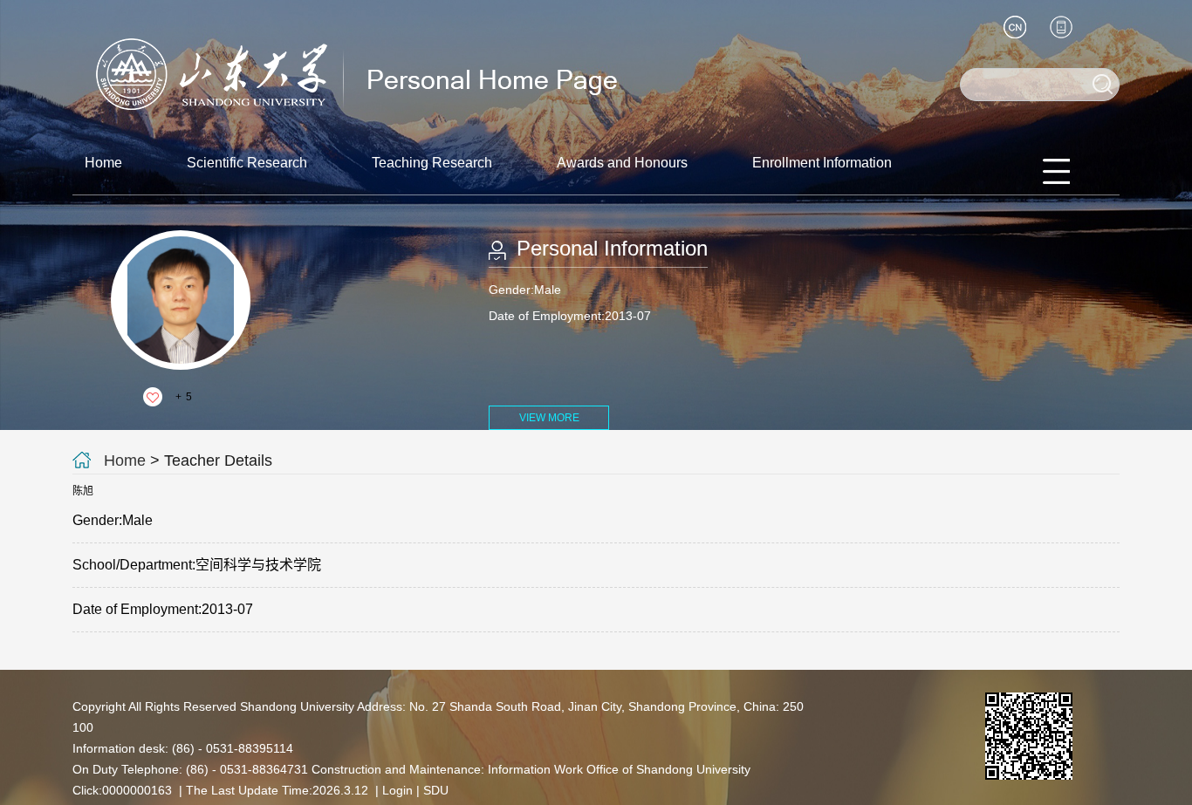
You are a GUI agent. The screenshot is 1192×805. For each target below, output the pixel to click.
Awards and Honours (622, 162)
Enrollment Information (822, 162)
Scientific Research (247, 162)
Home (103, 162)
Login (397, 790)
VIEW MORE (549, 418)
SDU (436, 790)
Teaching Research (432, 162)
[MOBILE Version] (1061, 27)
